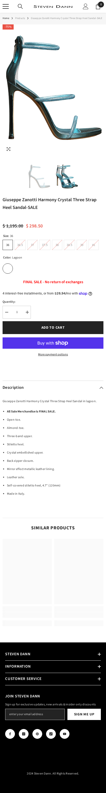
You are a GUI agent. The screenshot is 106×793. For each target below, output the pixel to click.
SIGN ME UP (84, 714)
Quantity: (9, 302)
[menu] (6, 6)
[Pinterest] (37, 734)
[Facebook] (10, 734)
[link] (27, 615)
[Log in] (86, 6)
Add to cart (53, 327)
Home (6, 18)
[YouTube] (64, 734)
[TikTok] (51, 734)
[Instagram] (24, 734)
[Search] (20, 6)
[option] (53, 89)
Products (20, 18)
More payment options (53, 354)
